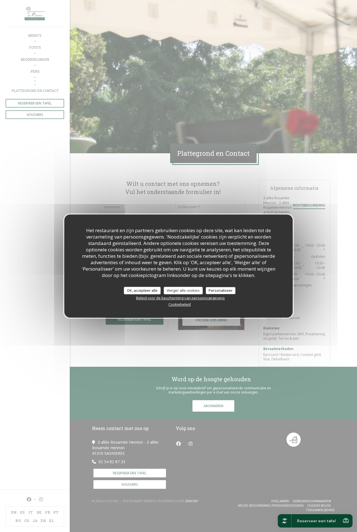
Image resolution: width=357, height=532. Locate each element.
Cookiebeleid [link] (179, 304)
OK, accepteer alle (142, 290)
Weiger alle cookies (183, 290)
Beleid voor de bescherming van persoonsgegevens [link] (180, 297)
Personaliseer (221, 290)
